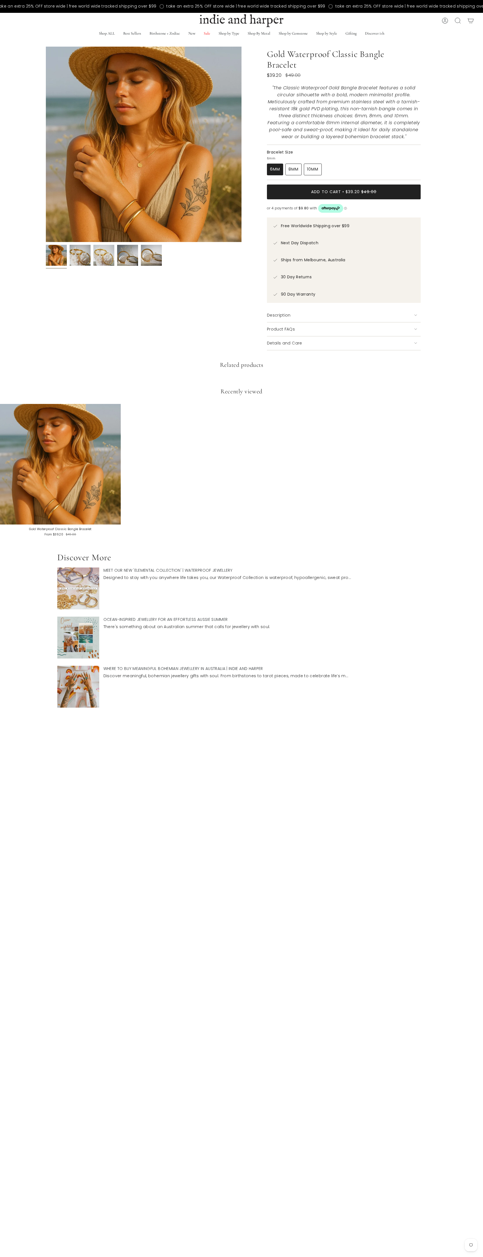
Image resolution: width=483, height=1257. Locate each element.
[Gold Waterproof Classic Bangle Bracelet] (60, 464)
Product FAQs (281, 329)
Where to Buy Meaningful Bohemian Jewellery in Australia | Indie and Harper (183, 668)
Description (279, 315)
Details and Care (284, 343)
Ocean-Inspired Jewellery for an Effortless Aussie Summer (165, 619)
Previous (45, 144)
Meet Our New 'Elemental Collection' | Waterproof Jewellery (167, 570)
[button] (132, 34)
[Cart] (470, 20)
